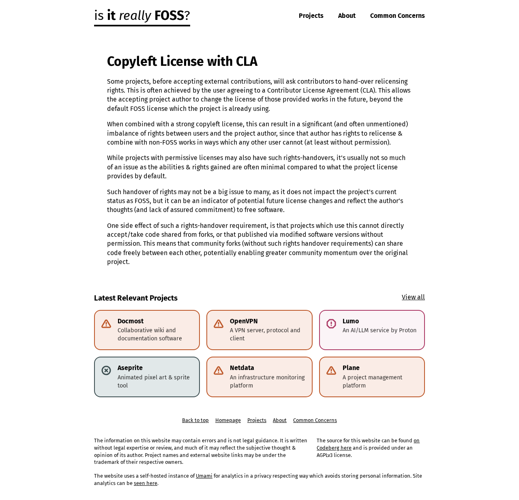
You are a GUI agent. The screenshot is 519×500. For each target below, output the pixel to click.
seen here (145, 483)
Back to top (195, 420)
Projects (311, 15)
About (347, 15)
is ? (142, 15)
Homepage (228, 420)
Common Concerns (397, 15)
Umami (204, 476)
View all (413, 297)
